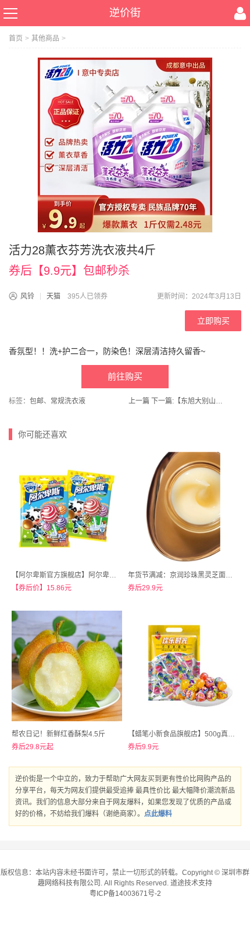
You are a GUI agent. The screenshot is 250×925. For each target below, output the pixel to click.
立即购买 (213, 320)
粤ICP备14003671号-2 (125, 893)
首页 (16, 38)
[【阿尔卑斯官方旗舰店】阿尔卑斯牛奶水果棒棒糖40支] (67, 507)
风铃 (27, 296)
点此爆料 (158, 814)
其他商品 (45, 38)
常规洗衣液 (68, 401)
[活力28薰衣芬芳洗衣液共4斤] (125, 145)
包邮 (37, 401)
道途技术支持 (191, 883)
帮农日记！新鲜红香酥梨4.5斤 (58, 734)
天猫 (53, 296)
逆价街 (125, 13)
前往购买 (125, 376)
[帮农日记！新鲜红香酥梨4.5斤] (67, 666)
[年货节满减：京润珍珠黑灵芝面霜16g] (183, 507)
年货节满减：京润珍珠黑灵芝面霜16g (186, 575)
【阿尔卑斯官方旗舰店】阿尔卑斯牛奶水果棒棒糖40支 (96, 575)
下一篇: (188, 401)
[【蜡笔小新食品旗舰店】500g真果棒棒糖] (183, 666)
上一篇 (138, 401)
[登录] (240, 13)
